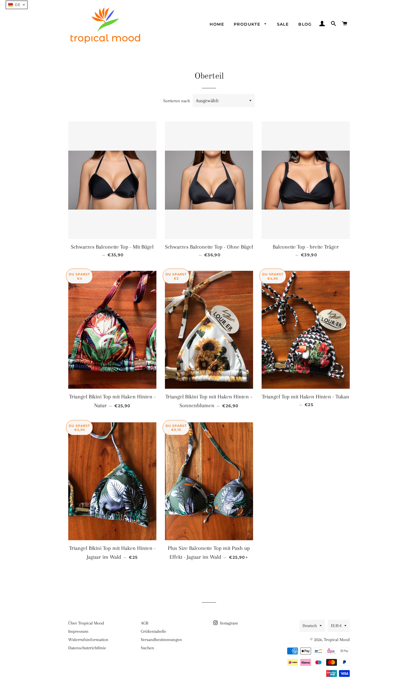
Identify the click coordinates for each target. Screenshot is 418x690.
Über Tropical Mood (86, 623)
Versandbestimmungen (161, 639)
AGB (144, 623)
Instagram (228, 623)
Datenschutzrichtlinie (87, 647)
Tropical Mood (337, 639)
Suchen (147, 647)
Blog (305, 24)
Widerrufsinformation (88, 639)
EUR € (336, 625)
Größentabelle (153, 631)
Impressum (78, 631)
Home (217, 24)
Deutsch (310, 625)
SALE (283, 24)
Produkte (248, 24)
